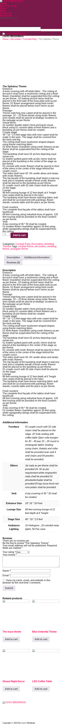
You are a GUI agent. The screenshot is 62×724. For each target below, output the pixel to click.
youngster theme (19, 249)
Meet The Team (8, 6)
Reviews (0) (13, 262)
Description (13, 257)
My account (6, 15)
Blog (2, 11)
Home (3, 3)
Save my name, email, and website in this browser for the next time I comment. (26, 581)
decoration (40, 246)
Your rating (9, 552)
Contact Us (6, 13)
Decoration (37, 244)
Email (6, 575)
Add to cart (19, 235)
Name (7, 570)
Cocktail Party (22, 244)
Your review (10, 554)
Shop (3, 8)
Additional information (37, 257)
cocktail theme (26, 246)
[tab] (13, 257)
